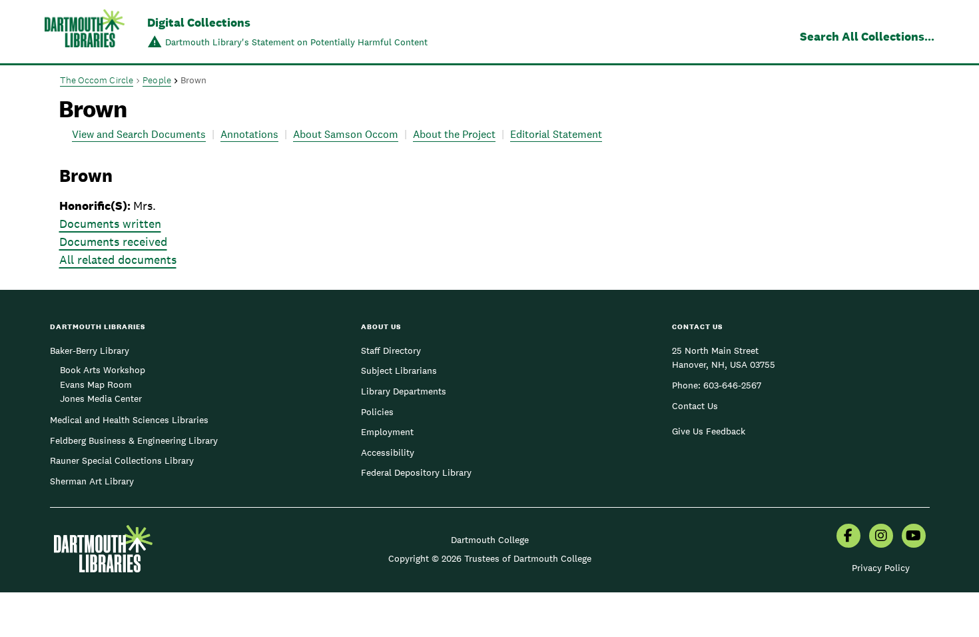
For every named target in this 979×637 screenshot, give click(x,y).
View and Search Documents (139, 134)
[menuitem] (848, 537)
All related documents (117, 259)
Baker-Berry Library (89, 350)
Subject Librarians (399, 370)
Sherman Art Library (92, 481)
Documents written (110, 223)
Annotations (249, 134)
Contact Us (695, 406)
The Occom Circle (97, 80)
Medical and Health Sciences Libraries (129, 420)
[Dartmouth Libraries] (85, 33)
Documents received (113, 241)
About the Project (454, 134)
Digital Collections (198, 22)
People (157, 80)
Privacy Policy (881, 568)
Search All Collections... (867, 36)
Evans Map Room (96, 384)
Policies (377, 412)
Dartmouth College (490, 540)
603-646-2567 (732, 385)
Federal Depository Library (416, 472)
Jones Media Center (101, 398)
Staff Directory (391, 350)
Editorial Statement (556, 134)
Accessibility (387, 452)
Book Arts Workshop (102, 370)
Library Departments (403, 391)
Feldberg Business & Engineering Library (134, 440)
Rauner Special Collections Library (122, 460)
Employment (387, 432)
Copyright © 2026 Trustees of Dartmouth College (489, 558)
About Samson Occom (345, 134)
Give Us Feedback (708, 431)
